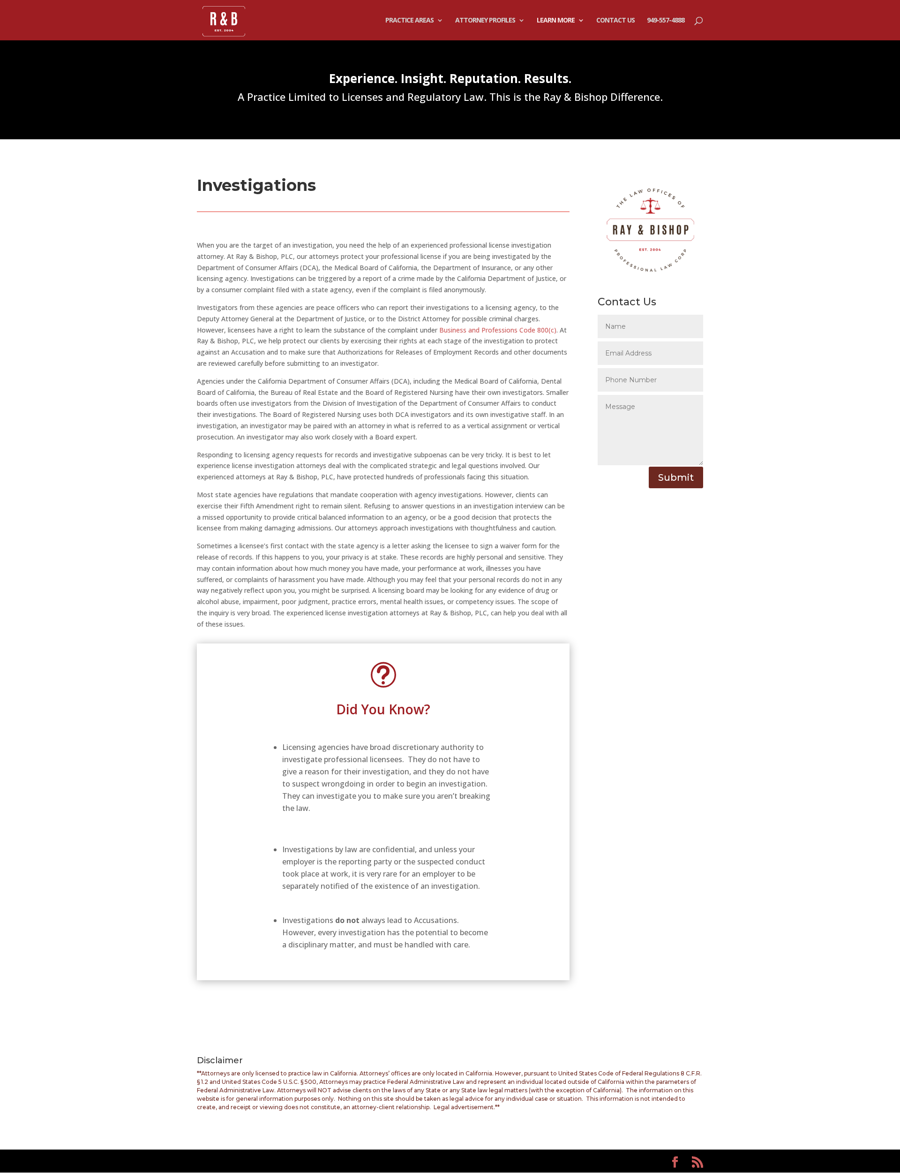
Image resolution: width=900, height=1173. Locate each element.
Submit (676, 477)
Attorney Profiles (485, 20)
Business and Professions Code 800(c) (497, 329)
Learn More (556, 20)
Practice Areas (409, 20)
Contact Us (615, 20)
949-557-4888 (665, 20)
